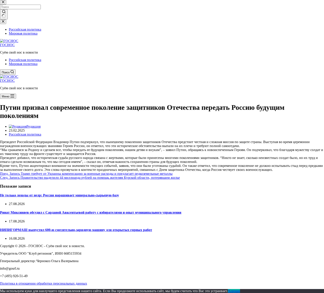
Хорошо (234, 291)
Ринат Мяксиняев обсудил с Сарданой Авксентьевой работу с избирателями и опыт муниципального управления (90, 212)
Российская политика (25, 60)
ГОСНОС (7, 45)
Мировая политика (23, 64)
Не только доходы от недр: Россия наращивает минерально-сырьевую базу (59, 195)
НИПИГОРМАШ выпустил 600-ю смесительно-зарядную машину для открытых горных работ (76, 230)
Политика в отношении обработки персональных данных (43, 283)
